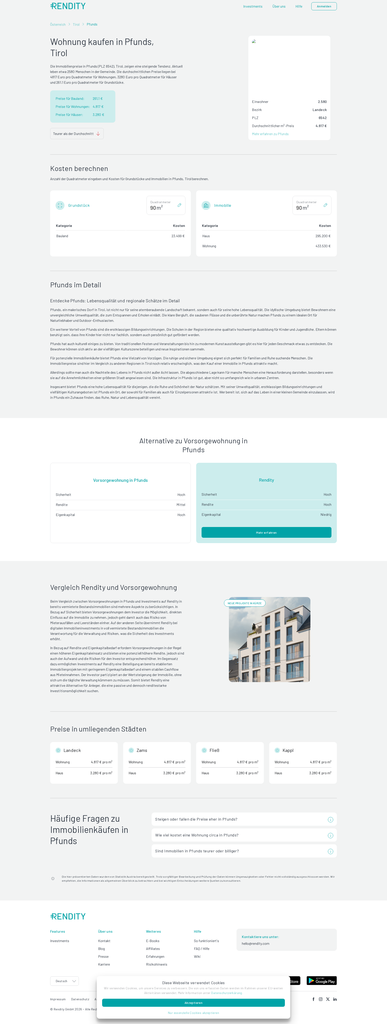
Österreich (58, 24)
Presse (103, 956)
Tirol (76, 24)
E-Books (152, 941)
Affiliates (153, 948)
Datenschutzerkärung (226, 993)
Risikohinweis (156, 964)
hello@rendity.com (255, 943)
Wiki (197, 956)
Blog (101, 948)
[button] (193, 1012)
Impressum (58, 999)
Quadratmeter (160, 202)
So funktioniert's (206, 941)
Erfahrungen (155, 956)
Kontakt (104, 941)
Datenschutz (80, 999)
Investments (59, 941)
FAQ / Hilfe (201, 948)
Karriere (104, 964)
